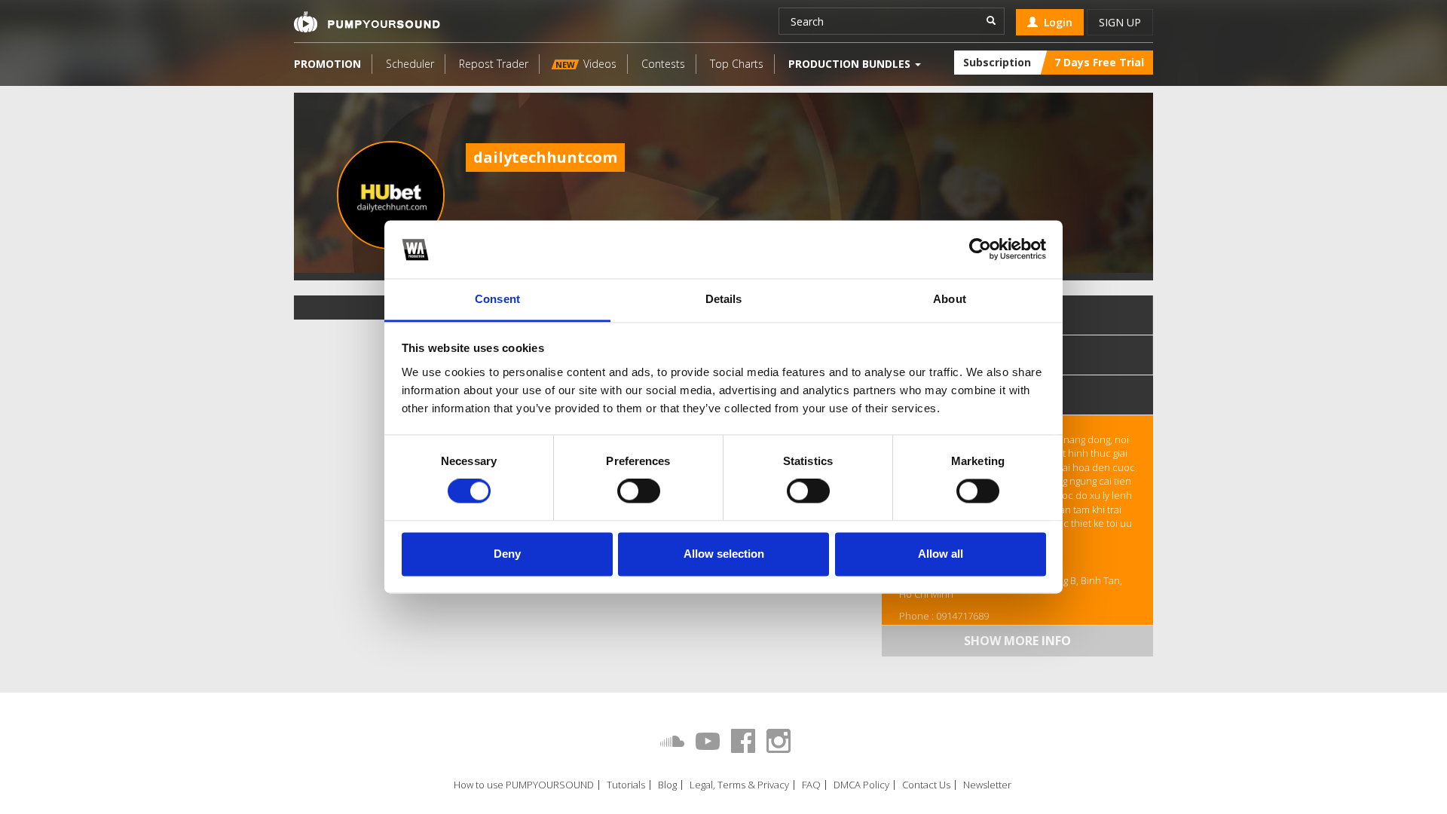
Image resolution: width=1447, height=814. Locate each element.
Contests (663, 64)
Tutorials (626, 785)
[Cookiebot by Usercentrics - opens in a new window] (980, 249)
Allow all (940, 553)
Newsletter (987, 785)
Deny (507, 553)
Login (1055, 22)
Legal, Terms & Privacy (739, 785)
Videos (585, 64)
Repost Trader (493, 64)
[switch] (638, 491)
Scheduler (410, 64)
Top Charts (736, 64)
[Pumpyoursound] (367, 21)
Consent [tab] (497, 298)
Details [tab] (723, 298)
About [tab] (949, 298)
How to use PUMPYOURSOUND (524, 785)
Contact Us (926, 785)
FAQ (811, 785)
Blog (667, 785)
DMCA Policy (861, 785)
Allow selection (724, 553)
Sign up (1120, 22)
